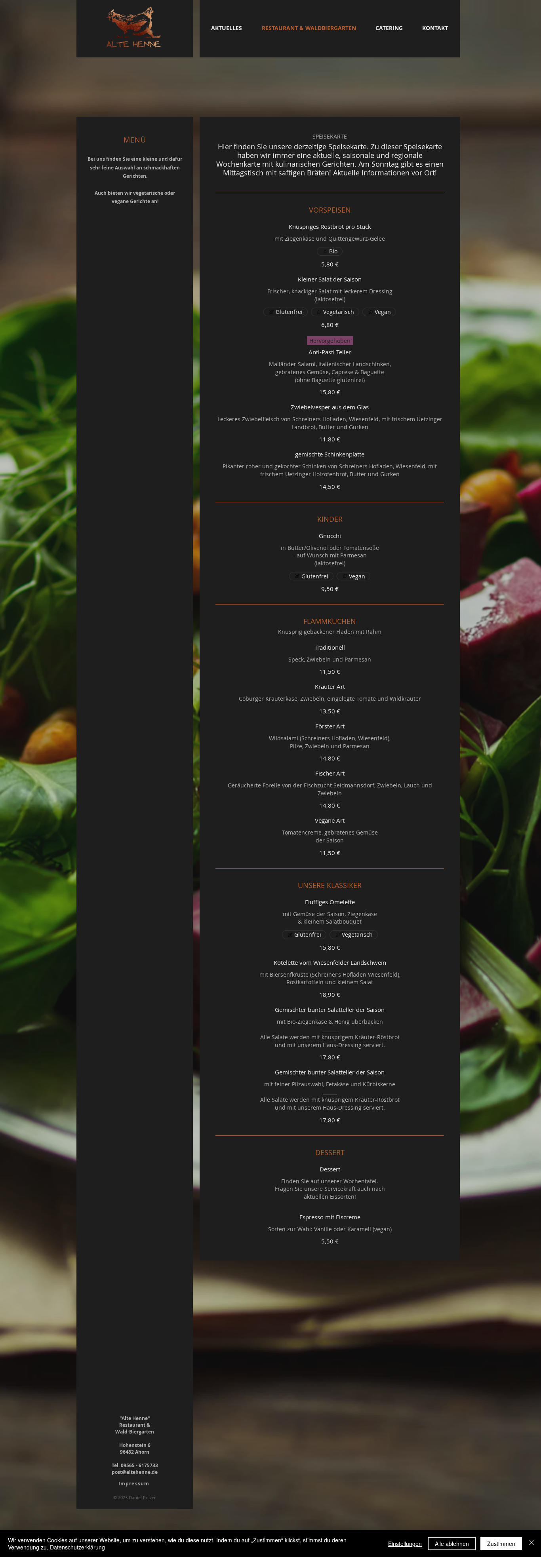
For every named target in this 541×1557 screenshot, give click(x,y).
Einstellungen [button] (405, 1543)
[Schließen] (531, 1543)
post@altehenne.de (135, 1472)
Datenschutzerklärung (77, 1547)
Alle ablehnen (452, 1543)
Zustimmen (501, 1543)
